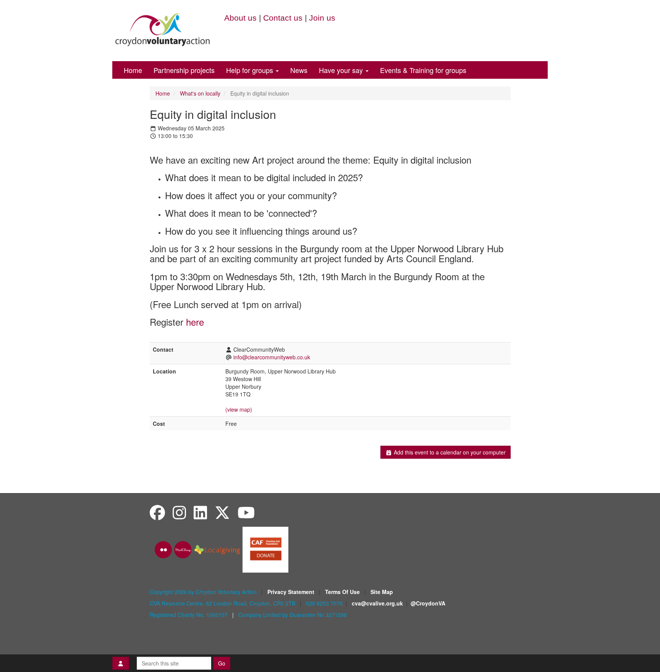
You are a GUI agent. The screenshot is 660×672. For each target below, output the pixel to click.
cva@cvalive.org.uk (377, 603)
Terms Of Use (343, 592)
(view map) (238, 409)
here (195, 321)
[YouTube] (246, 512)
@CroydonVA (428, 603)
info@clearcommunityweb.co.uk (271, 357)
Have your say (342, 70)
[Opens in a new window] (265, 549)
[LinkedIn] (200, 512)
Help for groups (250, 70)
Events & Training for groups (423, 70)
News (298, 70)
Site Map (381, 592)
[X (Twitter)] (222, 512)
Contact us (282, 17)
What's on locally (200, 93)
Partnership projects (184, 70)
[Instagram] (179, 512)
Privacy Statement (291, 592)
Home (133, 70)
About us (240, 17)
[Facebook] (157, 512)
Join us (322, 17)
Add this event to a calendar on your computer (449, 452)
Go (221, 663)
